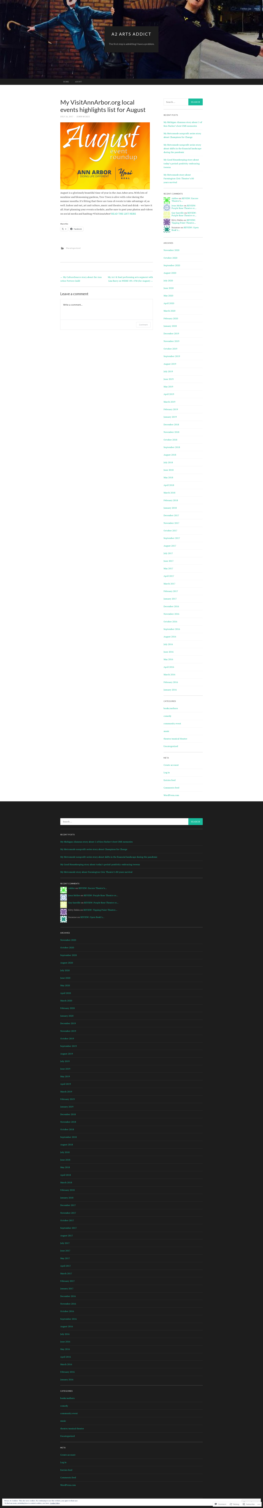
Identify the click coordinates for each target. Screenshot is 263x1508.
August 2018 (170, 454)
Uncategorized (73, 248)
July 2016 (168, 644)
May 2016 (168, 659)
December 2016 (171, 606)
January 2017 (170, 598)
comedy (167, 715)
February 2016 (171, 682)
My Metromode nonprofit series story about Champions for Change (93, 849)
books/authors (171, 708)
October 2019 (170, 348)
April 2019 (169, 394)
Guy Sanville (177, 212)
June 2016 (169, 651)
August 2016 (170, 636)
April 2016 (169, 666)
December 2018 (171, 424)
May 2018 (168, 477)
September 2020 (172, 265)
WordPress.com (171, 795)
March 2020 (169, 310)
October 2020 (170, 257)
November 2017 (171, 523)
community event (172, 723)
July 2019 (168, 371)
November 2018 (171, 432)
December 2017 (171, 515)
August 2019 (170, 363)
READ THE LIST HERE (123, 213)
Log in (167, 772)
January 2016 (170, 689)
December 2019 (171, 333)
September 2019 (172, 356)
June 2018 (169, 469)
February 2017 (171, 591)
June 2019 (169, 379)
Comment (143, 324)
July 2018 (168, 462)
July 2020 (168, 280)
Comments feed (171, 787)
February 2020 (171, 318)
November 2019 (171, 341)
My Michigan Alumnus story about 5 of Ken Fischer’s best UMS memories (96, 841)
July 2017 (168, 553)
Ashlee (174, 198)
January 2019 (170, 416)
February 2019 (171, 409)
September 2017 (172, 538)
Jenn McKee (83, 116)
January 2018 (170, 507)
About (78, 81)
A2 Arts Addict (131, 33)
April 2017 (169, 575)
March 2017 (169, 583)
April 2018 (169, 485)
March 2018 (169, 492)
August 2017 (170, 545)
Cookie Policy (55, 1503)
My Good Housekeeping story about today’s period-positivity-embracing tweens (182, 163)
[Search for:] (183, 102)
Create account (171, 764)
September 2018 (172, 447)
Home (66, 81)
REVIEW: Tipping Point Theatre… (183, 221)
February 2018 (171, 500)
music (166, 731)
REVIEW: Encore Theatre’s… (184, 199)
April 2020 (169, 303)
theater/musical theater (175, 738)
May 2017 (168, 568)
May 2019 (168, 386)
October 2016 (170, 621)
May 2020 (168, 295)
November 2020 (171, 250)
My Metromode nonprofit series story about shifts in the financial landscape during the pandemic (182, 148)
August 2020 (170, 272)
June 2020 (169, 288)
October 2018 (170, 439)
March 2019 (169, 401)
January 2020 (170, 325)
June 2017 (169, 560)
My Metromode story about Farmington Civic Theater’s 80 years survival (179, 178)
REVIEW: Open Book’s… (185, 229)
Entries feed (169, 780)
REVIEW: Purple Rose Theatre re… (183, 207)
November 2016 (171, 613)
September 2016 (172, 629)
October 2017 (170, 530)
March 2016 (169, 674)
